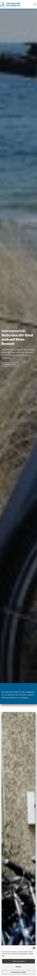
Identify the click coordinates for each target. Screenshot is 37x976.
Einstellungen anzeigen (18, 972)
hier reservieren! (9, 364)
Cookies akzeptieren (18, 961)
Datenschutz (23, 953)
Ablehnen (18, 967)
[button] (34, 948)
